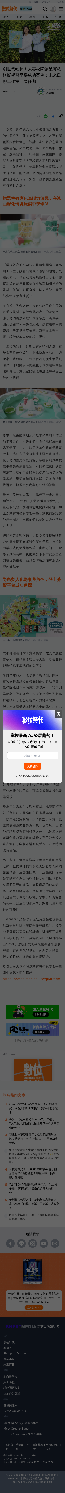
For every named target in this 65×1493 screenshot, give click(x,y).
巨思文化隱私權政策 (38, 775)
